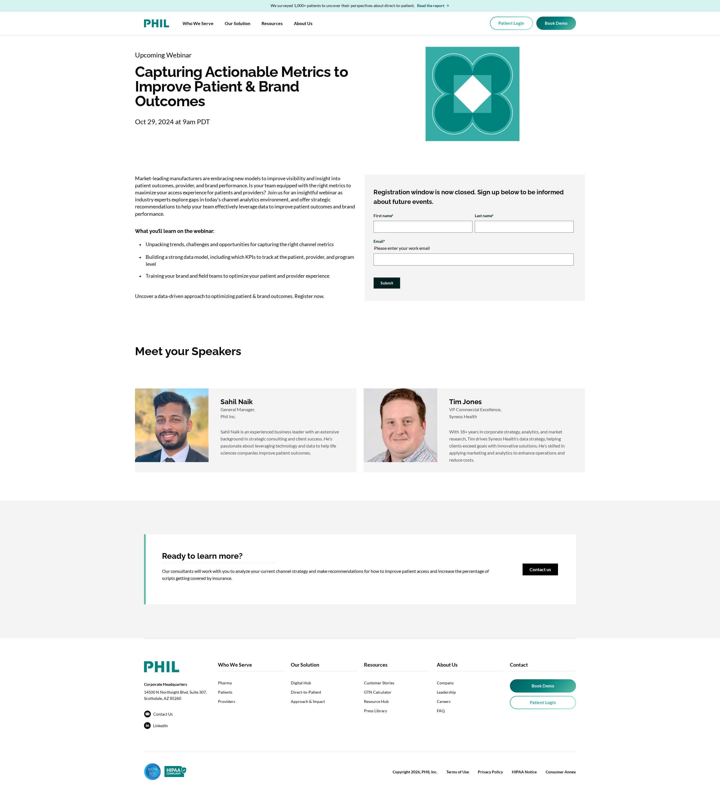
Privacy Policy (490, 771)
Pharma (225, 682)
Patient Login (511, 23)
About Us (303, 23)
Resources (272, 23)
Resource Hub (376, 701)
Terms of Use (457, 771)
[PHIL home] (156, 23)
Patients (225, 692)
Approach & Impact (308, 701)
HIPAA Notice (524, 771)
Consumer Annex (561, 771)
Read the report (430, 5)
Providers (226, 701)
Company (445, 682)
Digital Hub (301, 682)
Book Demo (556, 23)
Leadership (446, 692)
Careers (444, 701)
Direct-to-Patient (306, 692)
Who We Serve (198, 23)
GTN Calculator (378, 692)
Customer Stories (379, 682)
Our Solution (237, 23)
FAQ (441, 710)
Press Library (375, 710)
